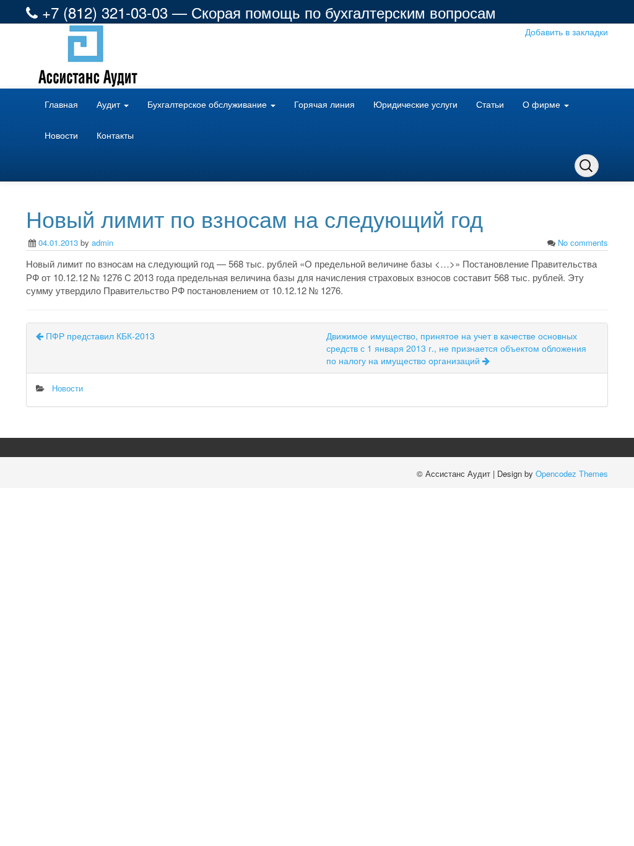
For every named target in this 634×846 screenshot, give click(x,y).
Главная (61, 104)
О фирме (543, 104)
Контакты (115, 135)
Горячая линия (324, 104)
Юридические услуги (415, 104)
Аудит (110, 104)
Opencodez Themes (572, 473)
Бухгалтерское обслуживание (208, 104)
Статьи (490, 104)
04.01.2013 (58, 242)
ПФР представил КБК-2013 (99, 335)
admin (102, 242)
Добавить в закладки (566, 31)
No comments (583, 242)
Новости (61, 135)
